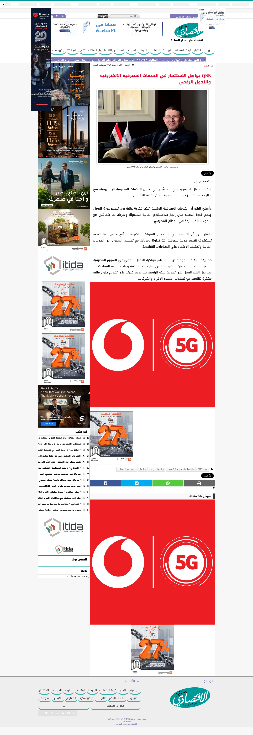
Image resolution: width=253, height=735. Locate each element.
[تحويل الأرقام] (211, 29)
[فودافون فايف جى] (152, 345)
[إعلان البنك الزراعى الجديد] (64, 183)
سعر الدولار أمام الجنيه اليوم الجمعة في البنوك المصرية (112, 60)
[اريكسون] (64, 406)
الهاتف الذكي (88, 50)
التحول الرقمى (156, 469)
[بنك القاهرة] (64, 84)
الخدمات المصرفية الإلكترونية (180, 469)
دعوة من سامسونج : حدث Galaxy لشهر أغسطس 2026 (51, 510)
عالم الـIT (72, 50)
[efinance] (41, 110)
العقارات (155, 50)
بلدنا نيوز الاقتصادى (126, 469)
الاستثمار (119, 50)
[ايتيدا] (64, 267)
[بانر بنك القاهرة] (64, 307)
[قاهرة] (64, 359)
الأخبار (197, 50)
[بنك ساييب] (64, 132)
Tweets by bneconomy (77, 576)
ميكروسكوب (58, 50)
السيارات (132, 50)
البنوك (143, 50)
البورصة (167, 50)
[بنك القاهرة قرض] (64, 230)
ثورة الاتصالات (182, 50)
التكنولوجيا (105, 50)
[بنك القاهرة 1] (111, 437)
